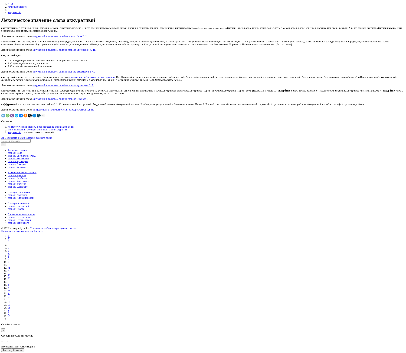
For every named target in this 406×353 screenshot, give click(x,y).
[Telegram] (3, 115)
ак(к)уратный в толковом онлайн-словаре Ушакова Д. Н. (63, 109)
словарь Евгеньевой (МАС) (22, 155)
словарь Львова (16, 209)
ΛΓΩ (4, 137)
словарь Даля (15, 152)
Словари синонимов (19, 192)
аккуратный (14, 132)
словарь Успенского (18, 181)
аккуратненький (78, 77)
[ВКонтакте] (21, 115)
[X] (30, 115)
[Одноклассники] (25, 115)
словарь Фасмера (17, 184)
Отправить (18, 350)
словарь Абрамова (17, 195)
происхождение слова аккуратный (55, 126)
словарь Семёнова (17, 178)
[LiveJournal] (39, 115)
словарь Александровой (21, 197)
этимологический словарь (22, 126)
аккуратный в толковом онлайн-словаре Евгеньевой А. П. (64, 49)
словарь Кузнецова (18, 161)
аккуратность (108, 77)
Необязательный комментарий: (18, 346)
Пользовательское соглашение (17, 231)
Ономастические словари (21, 214)
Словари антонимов (18, 203)
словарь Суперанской (19, 220)
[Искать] (3, 144)
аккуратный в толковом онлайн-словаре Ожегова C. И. (62, 99)
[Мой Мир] (34, 115)
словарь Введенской (18, 206)
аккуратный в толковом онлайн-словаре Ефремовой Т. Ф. (64, 71)
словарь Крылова (17, 175)
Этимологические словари (22, 172)
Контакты (39, 231)
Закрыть (6, 350)
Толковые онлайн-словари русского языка (29, 137)
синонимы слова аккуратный (52, 129)
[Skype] (16, 115)
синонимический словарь (21, 129)
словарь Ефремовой (18, 158)
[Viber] (12, 115)
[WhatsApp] (8, 115)
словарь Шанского (18, 186)
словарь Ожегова (17, 164)
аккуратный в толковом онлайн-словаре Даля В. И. (60, 36)
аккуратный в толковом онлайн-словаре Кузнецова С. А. (63, 85)
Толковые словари (17, 150)
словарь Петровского (19, 217)
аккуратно (93, 77)
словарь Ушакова (17, 167)
